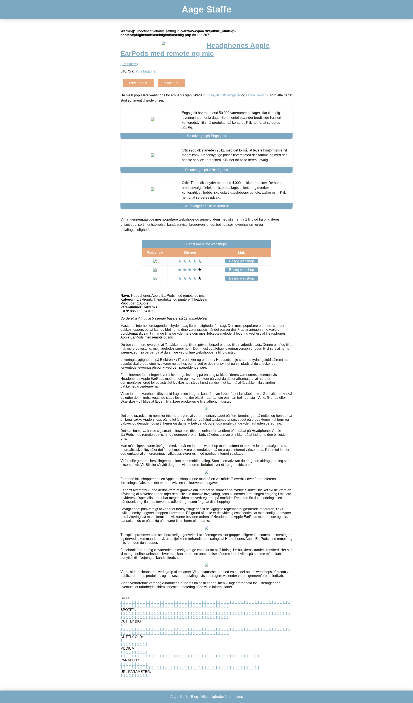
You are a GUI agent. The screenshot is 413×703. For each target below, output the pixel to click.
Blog (194, 696)
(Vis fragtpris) (146, 71)
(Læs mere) (129, 64)
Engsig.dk (212, 95)
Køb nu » (171, 83)
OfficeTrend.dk (257, 95)
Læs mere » (138, 83)
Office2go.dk (230, 95)
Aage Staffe (206, 9)
